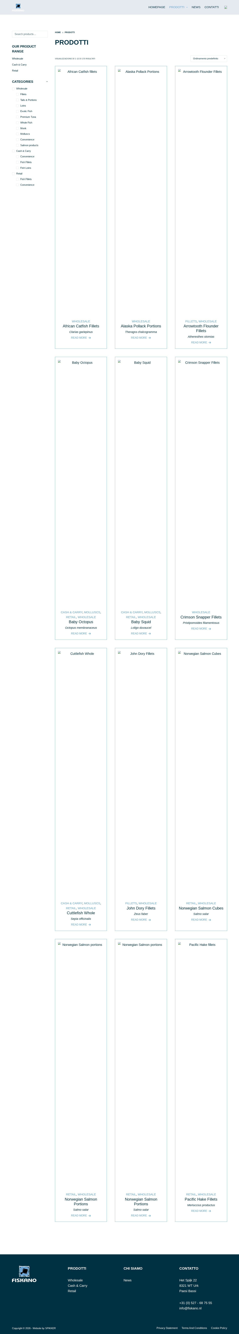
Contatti (212, 7)
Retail (71, 617)
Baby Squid (141, 622)
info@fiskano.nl (190, 1308)
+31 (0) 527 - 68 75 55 (195, 1303)
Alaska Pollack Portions (141, 326)
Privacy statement (167, 1328)
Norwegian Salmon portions (81, 1201)
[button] (225, 7)
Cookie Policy (219, 1328)
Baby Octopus (81, 622)
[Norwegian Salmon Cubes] (201, 773)
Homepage (156, 7)
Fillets (191, 321)
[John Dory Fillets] (141, 773)
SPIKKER (50, 1328)
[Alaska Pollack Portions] (141, 191)
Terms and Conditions (194, 1328)
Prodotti (176, 7)
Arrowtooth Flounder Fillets (201, 328)
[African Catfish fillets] (81, 191)
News (196, 7)
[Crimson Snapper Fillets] (201, 482)
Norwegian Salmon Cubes (201, 908)
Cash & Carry (71, 612)
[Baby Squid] (141, 482)
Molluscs (92, 612)
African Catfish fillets (81, 326)
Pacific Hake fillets (201, 1199)
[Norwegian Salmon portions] (81, 1064)
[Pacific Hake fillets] (201, 1064)
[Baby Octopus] (81, 482)
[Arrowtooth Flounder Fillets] (201, 191)
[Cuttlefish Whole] (81, 773)
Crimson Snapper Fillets (201, 617)
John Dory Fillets (141, 908)
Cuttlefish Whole (81, 913)
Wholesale (81, 321)
